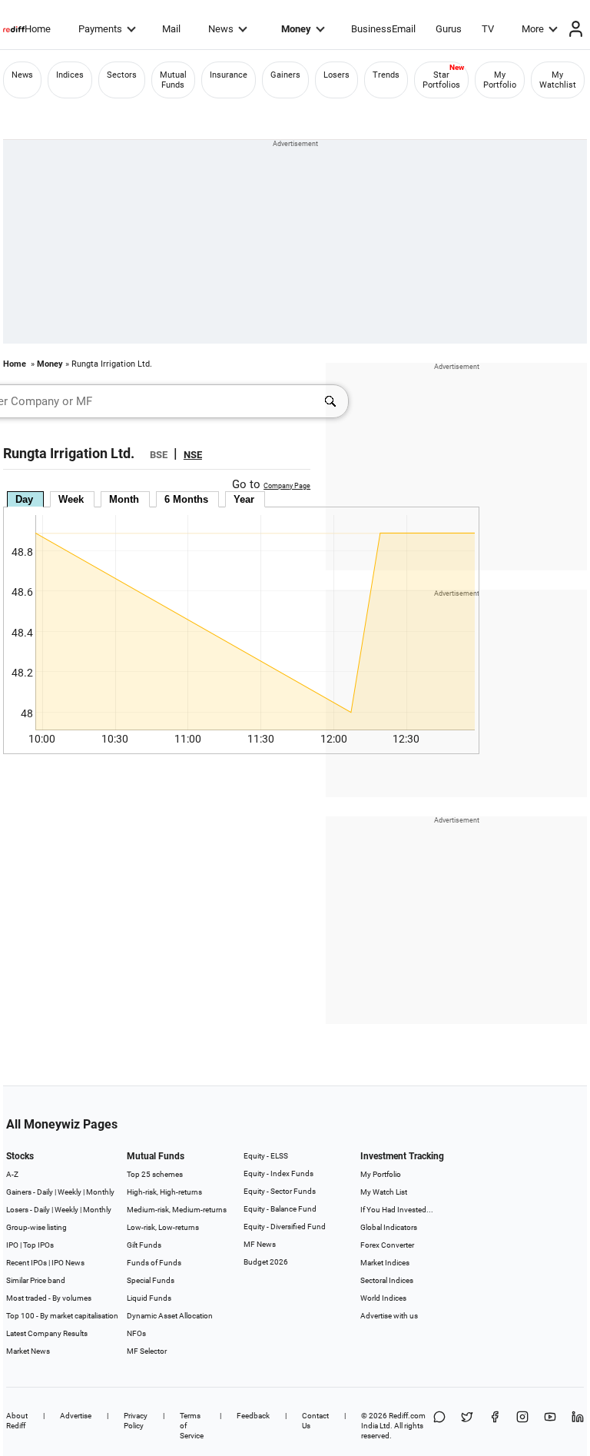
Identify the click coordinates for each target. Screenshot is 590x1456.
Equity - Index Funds (278, 1173)
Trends (386, 75)
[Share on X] (467, 1426)
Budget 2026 (266, 1262)
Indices (70, 75)
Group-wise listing (36, 1227)
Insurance (228, 75)
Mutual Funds (173, 80)
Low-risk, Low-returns (163, 1227)
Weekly (69, 1192)
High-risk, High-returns (164, 1192)
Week (71, 499)
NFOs (136, 1333)
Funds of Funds (154, 1263)
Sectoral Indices (386, 1280)
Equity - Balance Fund (280, 1209)
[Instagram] (522, 1426)
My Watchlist (557, 80)
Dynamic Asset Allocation (170, 1316)
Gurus (449, 29)
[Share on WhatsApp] (439, 1426)
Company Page (287, 486)
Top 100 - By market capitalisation (62, 1316)
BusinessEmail (383, 29)
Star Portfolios (441, 80)
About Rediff (17, 1421)
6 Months (186, 499)
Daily (45, 1192)
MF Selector (147, 1351)
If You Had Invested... (396, 1210)
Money (296, 29)
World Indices (383, 1298)
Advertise (75, 1416)
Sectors (122, 75)
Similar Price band (35, 1280)
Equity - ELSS (266, 1156)
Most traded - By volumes (48, 1298)
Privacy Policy (136, 1421)
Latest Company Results (47, 1333)
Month (124, 499)
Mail (171, 29)
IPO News (68, 1263)
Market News (28, 1351)
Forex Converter (387, 1245)
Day (24, 499)
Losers (336, 75)
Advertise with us (389, 1316)
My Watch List (383, 1192)
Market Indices (384, 1263)
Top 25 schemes (155, 1174)
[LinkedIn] (578, 1426)
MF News (260, 1244)
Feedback (253, 1416)
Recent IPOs (26, 1263)
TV (488, 29)
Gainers (285, 75)
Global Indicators (388, 1227)
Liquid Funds (149, 1298)
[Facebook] (495, 1426)
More (533, 29)
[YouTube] (550, 1426)
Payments (100, 29)
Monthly (100, 1192)
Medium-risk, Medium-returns (177, 1210)
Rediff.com (407, 1416)
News (221, 29)
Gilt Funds (144, 1245)
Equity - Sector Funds (280, 1191)
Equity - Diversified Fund (285, 1227)
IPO (12, 1245)
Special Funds (150, 1280)
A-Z (12, 1174)
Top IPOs (38, 1245)
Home (38, 29)
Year (244, 499)
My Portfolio (499, 80)
